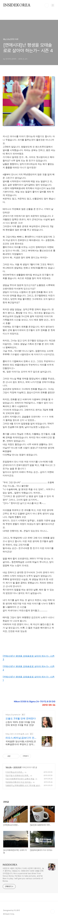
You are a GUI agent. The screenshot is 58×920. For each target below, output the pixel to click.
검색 (47, 5)
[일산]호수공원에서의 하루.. (17, 775)
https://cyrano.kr (13, 714)
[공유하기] (13, 756)
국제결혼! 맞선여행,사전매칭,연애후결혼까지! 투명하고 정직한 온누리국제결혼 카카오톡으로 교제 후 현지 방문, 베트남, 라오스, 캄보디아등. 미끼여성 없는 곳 (21, 743)
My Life (8, 767)
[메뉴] (53, 5)
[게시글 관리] (16, 756)
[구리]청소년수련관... (15, 772)
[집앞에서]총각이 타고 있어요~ (19, 782)
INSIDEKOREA (16, 5)
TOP (52, 911)
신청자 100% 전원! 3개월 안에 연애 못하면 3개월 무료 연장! (20, 723)
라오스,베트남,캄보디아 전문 (20, 737)
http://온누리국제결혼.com (17, 734)
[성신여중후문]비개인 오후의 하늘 (20, 779)
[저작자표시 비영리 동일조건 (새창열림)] (34, 756)
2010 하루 (17, 767)
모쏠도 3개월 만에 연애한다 (21, 718)
